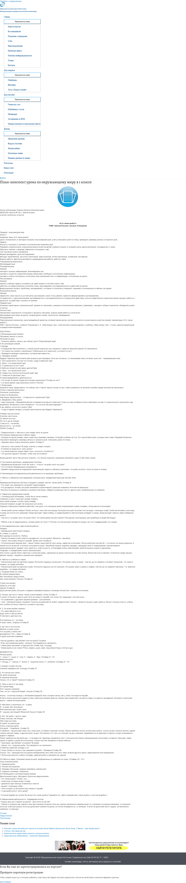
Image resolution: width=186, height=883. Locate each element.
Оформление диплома (16, 138)
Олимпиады (12, 79)
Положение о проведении (17, 36)
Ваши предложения (15, 45)
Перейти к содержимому (11, 1)
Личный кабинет (14, 148)
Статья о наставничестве (14, 831)
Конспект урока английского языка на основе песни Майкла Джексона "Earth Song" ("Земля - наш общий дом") (52, 828)
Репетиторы (8, 163)
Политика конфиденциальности (20, 55)
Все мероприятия (14, 31)
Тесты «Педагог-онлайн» (17, 89)
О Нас (10, 41)
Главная (7, 16)
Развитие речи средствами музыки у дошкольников (26, 833)
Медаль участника (15, 143)
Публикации (12, 114)
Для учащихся (9, 70)
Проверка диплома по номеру (19, 157)
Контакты (11, 65)
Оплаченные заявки (15, 153)
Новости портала (14, 26)
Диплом (7, 128)
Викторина (12, 84)
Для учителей (9, 94)
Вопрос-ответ (9, 167)
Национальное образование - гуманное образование (26, 836)
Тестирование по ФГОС (16, 118)
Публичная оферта (15, 50)
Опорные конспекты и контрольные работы (24, 123)
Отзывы (11, 60)
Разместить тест (14, 104)
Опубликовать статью (16, 109)
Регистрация (8, 172)
